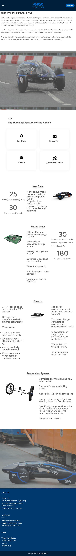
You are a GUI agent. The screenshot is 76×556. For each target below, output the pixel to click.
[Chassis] (21, 158)
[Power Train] (55, 136)
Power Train (54, 141)
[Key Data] (21, 136)
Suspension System (54, 163)
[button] (2, 5)
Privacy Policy (6, 546)
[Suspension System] (55, 158)
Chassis (21, 162)
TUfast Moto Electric (8, 538)
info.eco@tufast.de (13, 521)
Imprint (4, 543)
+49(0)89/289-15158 (14, 523)
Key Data (21, 141)
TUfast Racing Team (8, 541)
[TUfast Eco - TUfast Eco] (38, 5)
